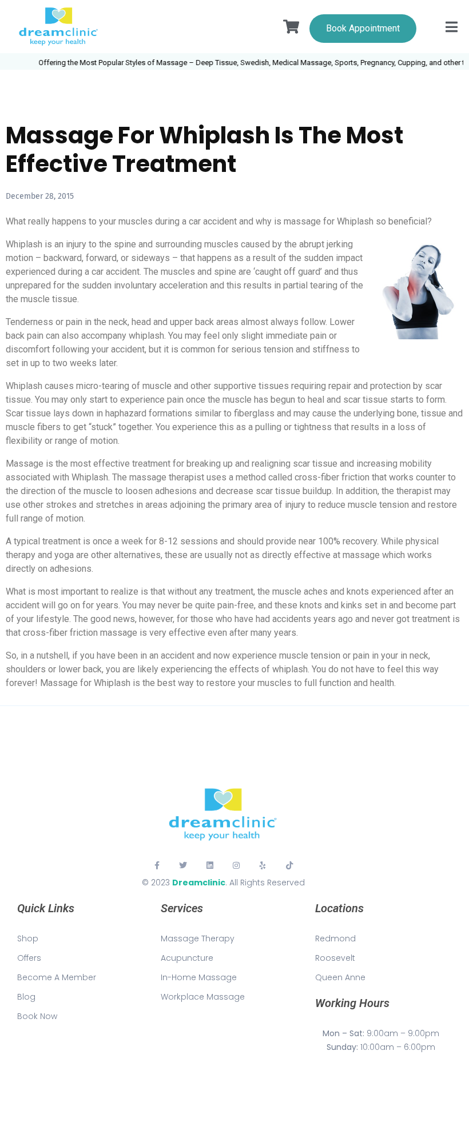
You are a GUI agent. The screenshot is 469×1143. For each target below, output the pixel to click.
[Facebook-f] (156, 865)
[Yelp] (262, 865)
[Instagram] (236, 865)
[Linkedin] (210, 865)
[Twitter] (183, 865)
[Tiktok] (289, 865)
